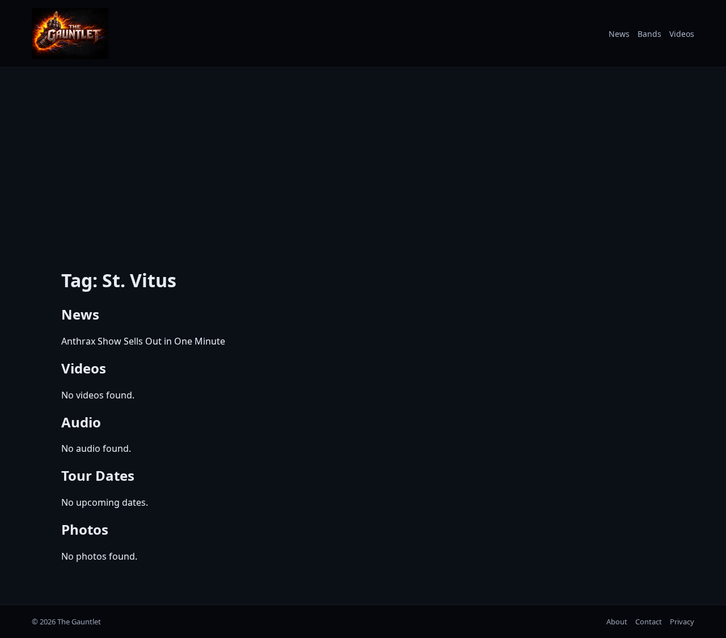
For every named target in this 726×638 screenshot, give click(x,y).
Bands (649, 33)
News (619, 33)
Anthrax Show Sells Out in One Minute (143, 341)
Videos (681, 33)
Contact (648, 621)
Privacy (682, 621)
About (616, 621)
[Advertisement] (363, 160)
